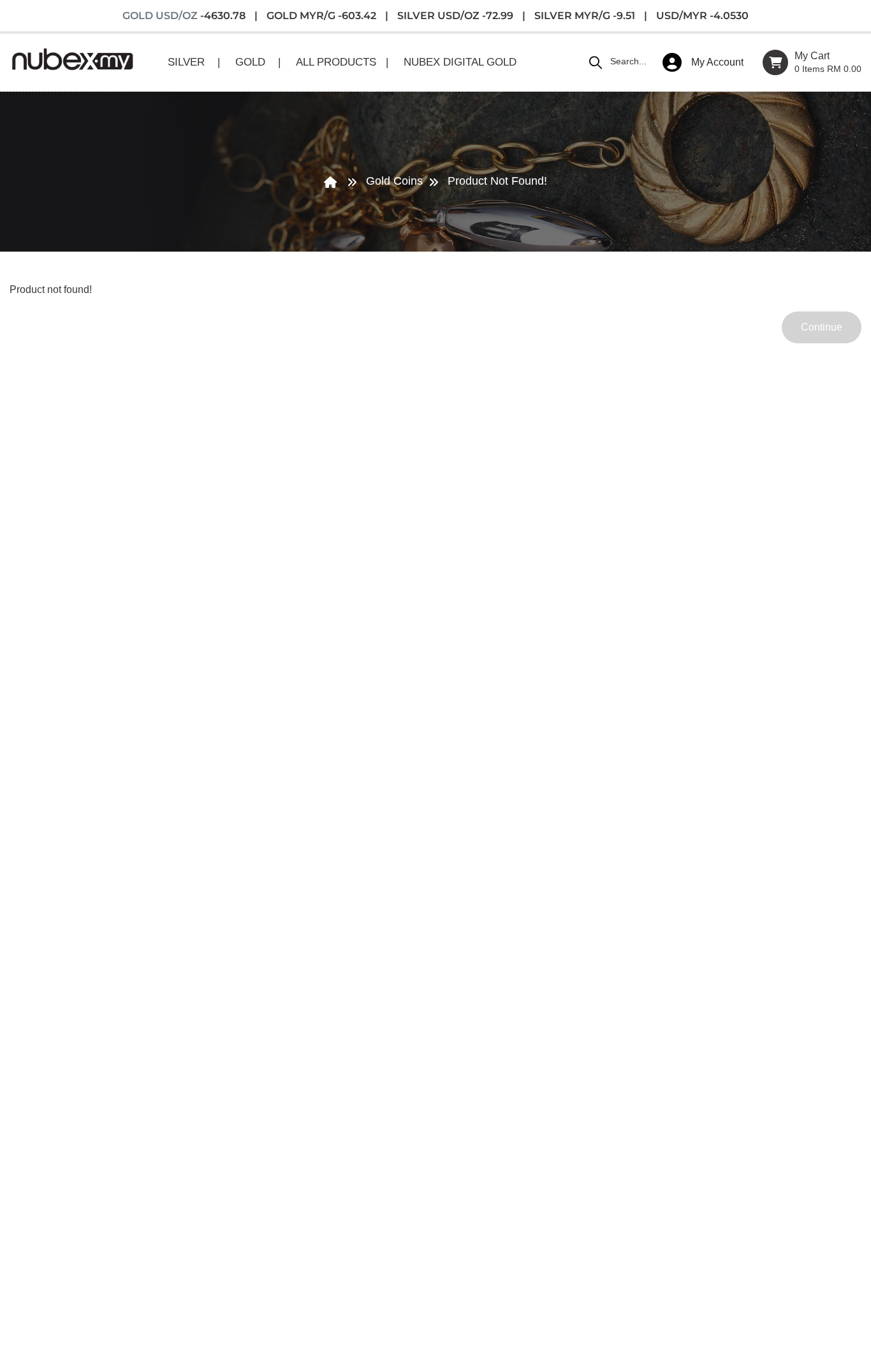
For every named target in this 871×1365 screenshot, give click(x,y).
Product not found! (497, 181)
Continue (821, 327)
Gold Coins (394, 181)
